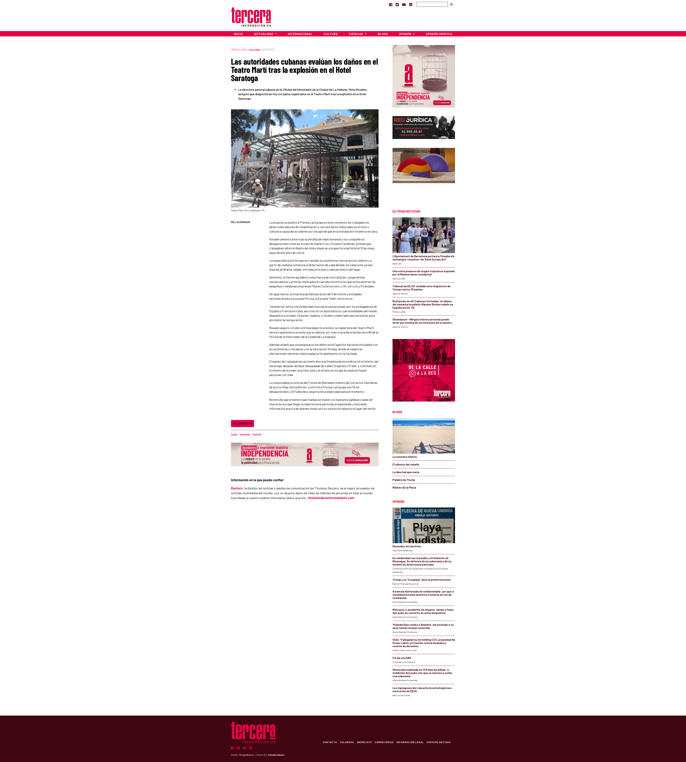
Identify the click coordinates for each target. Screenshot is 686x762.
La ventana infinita (404, 456)
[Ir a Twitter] (397, 4)
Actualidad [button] (264, 34)
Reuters (237, 488)
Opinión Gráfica (439, 34)
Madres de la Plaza (404, 487)
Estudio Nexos (276, 754)
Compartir (244, 423)
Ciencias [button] (356, 34)
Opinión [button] (405, 34)
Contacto (330, 742)
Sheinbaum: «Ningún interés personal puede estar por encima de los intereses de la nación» (422, 321)
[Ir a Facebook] (390, 4)
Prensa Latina (239, 49)
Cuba (234, 434)
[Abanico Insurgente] (423, 172)
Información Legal (410, 742)
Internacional (300, 34)
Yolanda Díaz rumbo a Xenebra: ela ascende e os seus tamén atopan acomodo (423, 626)
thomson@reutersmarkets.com (331, 498)
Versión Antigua (439, 742)
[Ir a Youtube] (404, 4)
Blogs (383, 34)
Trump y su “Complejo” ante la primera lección (421, 579)
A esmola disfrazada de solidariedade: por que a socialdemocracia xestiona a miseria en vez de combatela (423, 594)
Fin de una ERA (401, 657)
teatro (256, 434)
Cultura (331, 34)
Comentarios (384, 742)
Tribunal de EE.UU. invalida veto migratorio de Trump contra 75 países (421, 288)
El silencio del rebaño (405, 464)
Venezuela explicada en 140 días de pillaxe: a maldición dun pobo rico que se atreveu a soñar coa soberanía (422, 673)
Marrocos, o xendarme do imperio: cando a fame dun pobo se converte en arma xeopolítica (423, 611)
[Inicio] (251, 16)
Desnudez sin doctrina (406, 546)
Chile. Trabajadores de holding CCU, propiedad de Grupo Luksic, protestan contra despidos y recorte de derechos (423, 643)
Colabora (347, 742)
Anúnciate (364, 742)
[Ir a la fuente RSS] (410, 4)
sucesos (245, 434)
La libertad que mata (405, 472)
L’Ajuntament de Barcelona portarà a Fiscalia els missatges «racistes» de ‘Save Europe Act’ (423, 258)
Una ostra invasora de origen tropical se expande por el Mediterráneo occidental (423, 273)
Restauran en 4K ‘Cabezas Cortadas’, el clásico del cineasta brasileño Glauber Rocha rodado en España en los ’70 (422, 304)
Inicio (238, 34)
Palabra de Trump (403, 479)
